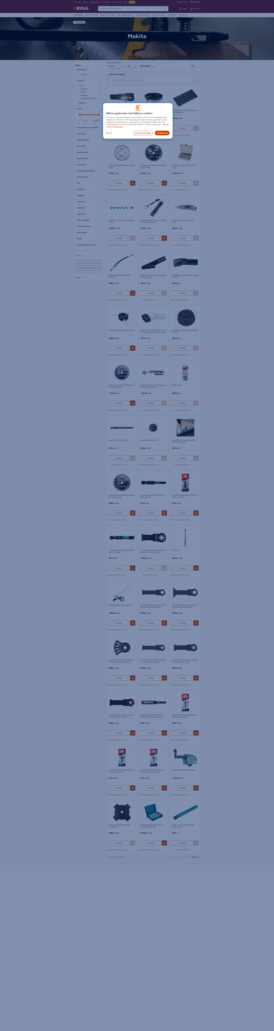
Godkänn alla (162, 133)
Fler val (109, 133)
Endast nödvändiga (143, 133)
